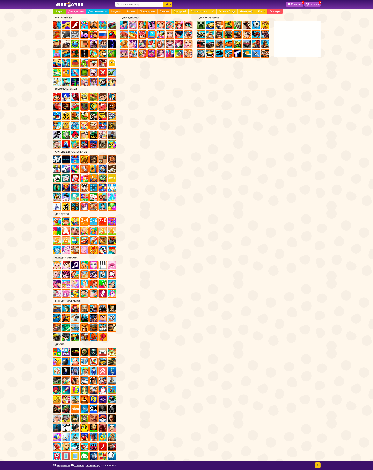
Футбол (256, 25)
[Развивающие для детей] (66, 221)
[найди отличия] (102, 169)
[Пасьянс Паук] (66, 197)
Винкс (160, 25)
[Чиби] (66, 293)
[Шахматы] (93, 159)
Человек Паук (75, 97)
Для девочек (76, 11)
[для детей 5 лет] (57, 240)
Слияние (66, 72)
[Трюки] (75, 399)
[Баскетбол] (93, 337)
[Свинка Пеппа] (84, 250)
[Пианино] (102, 265)
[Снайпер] (93, 308)
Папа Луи (93, 25)
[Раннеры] (93, 399)
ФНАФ (112, 44)
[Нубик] (102, 318)
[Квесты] (84, 352)
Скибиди (102, 144)
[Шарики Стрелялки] (75, 159)
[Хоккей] (75, 318)
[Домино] (66, 169)
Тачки (57, 106)
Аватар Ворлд (102, 135)
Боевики (66, 82)
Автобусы (201, 44)
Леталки (256, 53)
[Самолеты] (93, 361)
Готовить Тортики (188, 34)
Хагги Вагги (93, 144)
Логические (57, 53)
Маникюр (133, 44)
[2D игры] (112, 380)
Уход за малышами (170, 25)
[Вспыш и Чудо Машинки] (112, 240)
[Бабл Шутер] (66, 187)
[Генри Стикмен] (112, 456)
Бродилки (93, 53)
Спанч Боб (84, 97)
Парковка (210, 53)
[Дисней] (84, 409)
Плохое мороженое (93, 125)
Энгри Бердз (75, 135)
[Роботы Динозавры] (84, 337)
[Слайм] (102, 284)
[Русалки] (75, 284)
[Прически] (93, 284)
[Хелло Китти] (112, 274)
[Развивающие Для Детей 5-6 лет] (93, 221)
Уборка (142, 53)
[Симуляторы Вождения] (57, 308)
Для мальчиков (97, 11)
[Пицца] (84, 274)
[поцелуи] (112, 265)
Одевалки (124, 25)
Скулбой (57, 144)
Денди (57, 34)
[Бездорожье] (57, 337)
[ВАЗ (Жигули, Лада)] (102, 361)
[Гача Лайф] (57, 293)
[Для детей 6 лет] (66, 240)
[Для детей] (57, 221)
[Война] (112, 361)
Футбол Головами (84, 135)
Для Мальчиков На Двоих (265, 53)
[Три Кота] (93, 250)
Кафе (133, 34)
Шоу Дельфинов (75, 125)
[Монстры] (57, 456)
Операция (142, 34)
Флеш (75, 25)
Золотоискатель (57, 125)
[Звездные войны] (66, 327)
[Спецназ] (75, 380)
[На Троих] (57, 352)
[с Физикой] (66, 371)
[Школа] (84, 293)
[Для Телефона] (66, 456)
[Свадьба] (84, 284)
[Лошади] (93, 437)
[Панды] (102, 250)
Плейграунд (84, 72)
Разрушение (75, 72)
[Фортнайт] (102, 327)
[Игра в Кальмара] (93, 446)
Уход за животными (124, 44)
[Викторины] (102, 197)
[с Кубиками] (75, 197)
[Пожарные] (66, 380)
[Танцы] (102, 293)
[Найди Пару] (102, 456)
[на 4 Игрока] (66, 352)
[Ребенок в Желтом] (112, 418)
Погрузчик (112, 125)
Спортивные (201, 53)
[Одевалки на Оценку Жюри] (57, 284)
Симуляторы (75, 63)
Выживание (112, 53)
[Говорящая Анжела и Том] (93, 265)
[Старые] (75, 352)
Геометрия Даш (93, 106)
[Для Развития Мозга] (84, 206)
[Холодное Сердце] (102, 274)
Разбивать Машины (219, 44)
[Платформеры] (112, 390)
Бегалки (66, 63)
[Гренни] (102, 409)
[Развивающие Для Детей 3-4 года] (84, 221)
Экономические (93, 82)
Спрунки (112, 144)
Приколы (93, 72)
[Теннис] (66, 437)
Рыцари (210, 34)
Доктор (133, 53)
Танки (228, 25)
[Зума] (102, 178)
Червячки (102, 116)
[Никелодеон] (75, 409)
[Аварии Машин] (75, 327)
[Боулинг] (84, 437)
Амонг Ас (112, 34)
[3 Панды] (66, 428)
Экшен (102, 72)
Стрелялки (219, 25)
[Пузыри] (112, 197)
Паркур (219, 53)
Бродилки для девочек (179, 44)
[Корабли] (84, 380)
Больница (160, 44)
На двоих (117, 11)
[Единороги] (112, 293)
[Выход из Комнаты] (57, 187)
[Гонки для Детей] (84, 240)
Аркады (112, 63)
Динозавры (265, 34)
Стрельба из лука (228, 53)
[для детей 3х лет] (102, 231)
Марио (57, 97)
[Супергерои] (112, 446)
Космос (247, 53)
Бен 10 (102, 97)
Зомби (237, 25)
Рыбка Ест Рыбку (57, 116)
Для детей (180, 11)
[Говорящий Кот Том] (84, 418)
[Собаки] (66, 446)
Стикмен (256, 34)
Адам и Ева (66, 125)
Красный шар (102, 106)
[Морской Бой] (57, 206)
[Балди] (93, 428)
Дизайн (170, 53)
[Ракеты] (66, 390)
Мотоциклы (201, 34)
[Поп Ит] (112, 250)
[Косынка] (93, 169)
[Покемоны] (102, 418)
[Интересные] (112, 352)
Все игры (275, 11)
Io (84, 34)
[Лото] (93, 206)
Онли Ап (112, 135)
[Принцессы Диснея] (57, 274)
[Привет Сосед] (93, 418)
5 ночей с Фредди (112, 106)
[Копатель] (57, 399)
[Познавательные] (75, 221)
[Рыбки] (102, 437)
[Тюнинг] (57, 380)
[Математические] (93, 231)
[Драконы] (57, 446)
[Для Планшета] (75, 456)
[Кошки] (84, 265)
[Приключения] (93, 380)
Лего (265, 25)
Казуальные (102, 63)
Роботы (265, 44)
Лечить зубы (170, 44)
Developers (91, 465)
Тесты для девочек (151, 34)
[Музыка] (75, 265)
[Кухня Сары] (66, 265)
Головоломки (199, 11)
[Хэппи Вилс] (112, 428)
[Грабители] (66, 337)
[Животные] (75, 231)
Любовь (151, 53)
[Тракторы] (84, 318)
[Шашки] (102, 159)
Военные (256, 44)
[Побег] (66, 206)
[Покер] (75, 178)
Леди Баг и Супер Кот (179, 34)
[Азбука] (66, 231)
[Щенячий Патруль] (102, 240)
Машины (112, 25)
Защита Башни (75, 53)
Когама (57, 63)
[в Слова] (57, 169)
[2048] (112, 178)
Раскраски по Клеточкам (179, 53)
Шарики (84, 25)
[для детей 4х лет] (112, 231)
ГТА (247, 25)
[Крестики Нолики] (75, 206)
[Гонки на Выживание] (57, 409)
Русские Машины (247, 44)
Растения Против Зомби (66, 135)
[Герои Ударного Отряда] (75, 418)
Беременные (142, 44)
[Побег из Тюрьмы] (112, 308)
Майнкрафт (247, 11)
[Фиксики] (57, 250)
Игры (59, 11)
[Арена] (84, 399)
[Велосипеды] (75, 437)
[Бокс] (102, 337)
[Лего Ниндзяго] (57, 318)
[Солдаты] (112, 327)
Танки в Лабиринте (93, 135)
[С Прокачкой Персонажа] (102, 371)
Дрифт (228, 44)
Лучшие (164, 11)
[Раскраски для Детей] (112, 221)
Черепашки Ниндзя (93, 97)
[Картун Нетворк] (93, 409)
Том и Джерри (112, 97)
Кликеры (102, 53)
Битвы (112, 72)
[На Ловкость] (66, 399)
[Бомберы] (75, 428)
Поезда (237, 34)
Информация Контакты (70, 465)
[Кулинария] (75, 274)
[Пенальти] (112, 318)
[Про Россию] (102, 352)
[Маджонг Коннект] (66, 178)
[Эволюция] (112, 371)
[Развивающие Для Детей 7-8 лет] (102, 221)
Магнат (84, 82)
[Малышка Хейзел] (57, 265)
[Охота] (84, 327)
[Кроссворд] (102, 187)
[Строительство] (84, 371)
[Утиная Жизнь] (84, 428)
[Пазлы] (57, 231)
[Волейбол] (57, 437)
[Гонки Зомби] (66, 409)
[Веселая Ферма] (84, 187)
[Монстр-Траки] (102, 308)
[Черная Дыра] (102, 399)
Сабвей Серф (93, 34)
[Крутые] (93, 456)
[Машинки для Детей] (75, 240)
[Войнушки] (66, 318)
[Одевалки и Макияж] (93, 293)
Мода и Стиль (160, 53)
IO (212, 11)
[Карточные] (93, 197)
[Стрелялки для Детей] (93, 240)
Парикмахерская (179, 25)
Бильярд (102, 82)
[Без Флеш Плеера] (102, 446)
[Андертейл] (112, 409)
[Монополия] (102, 206)
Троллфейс (112, 116)
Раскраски (84, 63)
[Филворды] (93, 187)
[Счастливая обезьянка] (93, 178)
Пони (151, 25)
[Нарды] (84, 169)
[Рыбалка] (66, 308)
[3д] (84, 361)
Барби (170, 34)
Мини (75, 44)
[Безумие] (102, 428)
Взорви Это (84, 125)
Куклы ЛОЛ (124, 53)
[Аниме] (102, 380)
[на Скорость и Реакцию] (84, 390)
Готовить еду (142, 25)
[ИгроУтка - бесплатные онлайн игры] (69, 4)
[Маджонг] (84, 159)
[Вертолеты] (84, 446)
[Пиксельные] (57, 390)
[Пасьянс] (57, 178)
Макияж (188, 25)
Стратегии (219, 34)
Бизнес (57, 72)
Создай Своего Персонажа (133, 25)
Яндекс (66, 25)
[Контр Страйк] (84, 308)
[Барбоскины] (75, 250)
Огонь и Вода (227, 11)
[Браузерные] (66, 159)
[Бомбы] (66, 361)
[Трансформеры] (93, 318)
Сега (66, 34)
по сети (93, 44)
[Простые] (84, 456)
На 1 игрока (102, 44)
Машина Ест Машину (102, 125)
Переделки (151, 44)
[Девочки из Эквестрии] (93, 274)
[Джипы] (75, 337)
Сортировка (75, 82)
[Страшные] (93, 352)
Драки (247, 34)
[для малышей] (84, 231)
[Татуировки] (112, 284)
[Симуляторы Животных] (112, 437)
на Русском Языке (102, 34)
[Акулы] (75, 446)
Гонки (261, 11)
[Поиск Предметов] (112, 159)
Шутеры (66, 44)
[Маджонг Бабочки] (57, 197)
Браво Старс (66, 116)
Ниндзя (228, 34)
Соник (66, 97)
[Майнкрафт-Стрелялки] (75, 308)
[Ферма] (75, 361)
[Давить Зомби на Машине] (57, 327)
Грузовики (237, 44)
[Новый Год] (102, 390)
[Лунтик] (66, 250)
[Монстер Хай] (66, 274)
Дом (124, 34)
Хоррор (84, 53)
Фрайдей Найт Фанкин (84, 144)
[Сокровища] (112, 206)
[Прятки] (75, 390)
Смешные (93, 63)
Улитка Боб (75, 116)
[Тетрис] (75, 169)
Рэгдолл (57, 82)
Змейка (66, 53)
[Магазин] (75, 293)
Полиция (210, 44)
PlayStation (75, 34)
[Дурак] (112, 169)
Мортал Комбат (66, 106)
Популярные (147, 11)
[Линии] (84, 197)
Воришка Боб (93, 116)
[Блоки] (84, 178)
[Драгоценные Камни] (75, 187)
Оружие (237, 53)
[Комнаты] (66, 284)
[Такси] (93, 327)
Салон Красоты (188, 44)
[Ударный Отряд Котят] (66, 418)
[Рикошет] (93, 371)
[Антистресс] (57, 371)
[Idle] (112, 399)
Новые (131, 11)
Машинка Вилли (75, 106)
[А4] (57, 418)
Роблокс (57, 44)
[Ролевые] (75, 371)
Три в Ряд (102, 25)
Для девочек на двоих (188, 53)
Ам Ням (84, 116)
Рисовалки (112, 82)
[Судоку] (112, 187)
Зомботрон (84, 106)
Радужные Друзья (66, 144)
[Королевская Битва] (93, 390)
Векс (57, 135)
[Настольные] (57, 159)
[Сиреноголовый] (57, 428)
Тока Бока (75, 144)
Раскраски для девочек (160, 34)
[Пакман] (57, 361)
